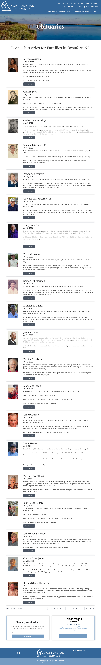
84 (90, 608)
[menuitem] (50, 11)
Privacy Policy (42, 662)
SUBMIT (73, 636)
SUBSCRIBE (27, 636)
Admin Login (58, 662)
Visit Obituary (29, 84)
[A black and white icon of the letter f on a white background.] (19, 653)
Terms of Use (50, 662)
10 (79, 608)
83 (86, 608)
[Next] (93, 608)
